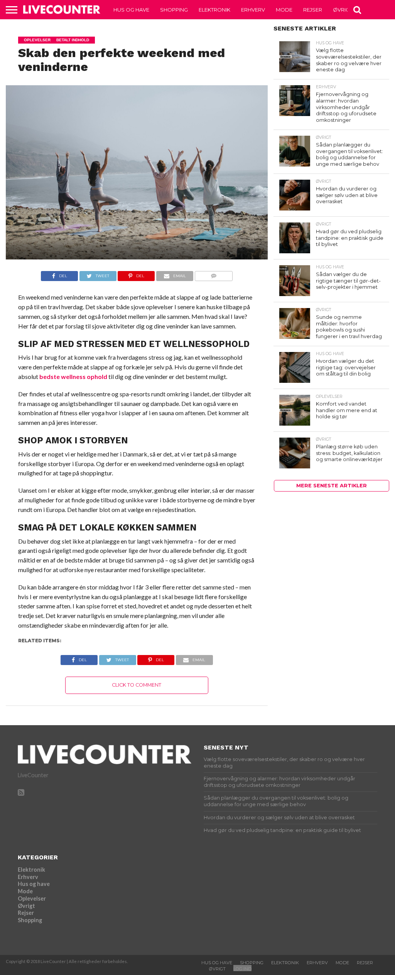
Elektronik (214, 10)
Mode (284, 10)
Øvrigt (342, 10)
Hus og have (131, 10)
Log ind (242, 969)
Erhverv (253, 10)
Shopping (174, 10)
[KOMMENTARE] (213, 274)
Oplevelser (32, 898)
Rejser (312, 10)
